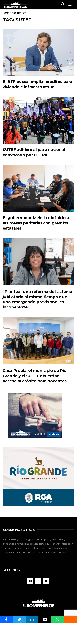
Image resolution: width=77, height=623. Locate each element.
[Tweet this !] (19, 619)
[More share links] (70, 619)
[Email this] (44, 619)
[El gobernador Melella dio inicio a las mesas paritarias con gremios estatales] (38, 188)
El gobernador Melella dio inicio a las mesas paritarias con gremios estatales (36, 223)
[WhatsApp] (57, 619)
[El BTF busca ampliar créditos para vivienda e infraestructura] (38, 52)
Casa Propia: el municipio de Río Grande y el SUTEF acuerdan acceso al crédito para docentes (34, 375)
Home (6, 13)
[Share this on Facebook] (6, 619)
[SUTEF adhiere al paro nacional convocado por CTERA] (38, 120)
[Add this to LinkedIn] (32, 619)
